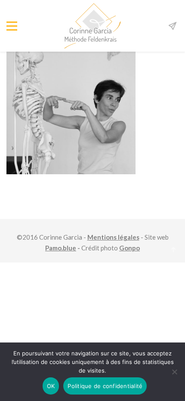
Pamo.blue (60, 248)
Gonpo (129, 248)
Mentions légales (113, 237)
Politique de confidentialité (105, 385)
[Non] (174, 371)
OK (51, 385)
